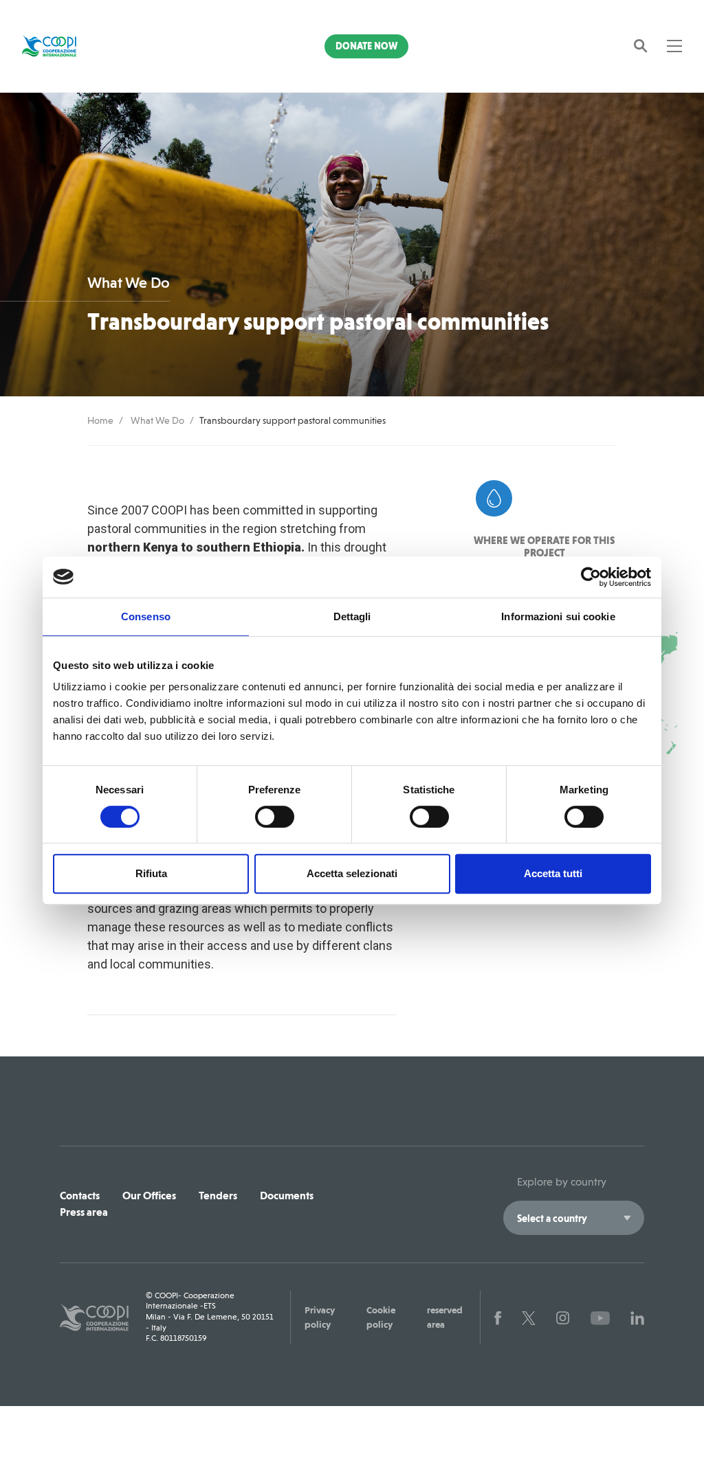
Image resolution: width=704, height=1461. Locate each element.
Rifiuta (151, 873)
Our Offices (149, 1195)
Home (100, 420)
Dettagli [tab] (352, 616)
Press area (84, 1212)
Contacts (80, 1195)
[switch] (274, 817)
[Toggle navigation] (674, 46)
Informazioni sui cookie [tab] (558, 616)
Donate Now (366, 46)
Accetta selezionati (352, 873)
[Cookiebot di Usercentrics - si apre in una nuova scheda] (591, 577)
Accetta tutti (553, 873)
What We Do (157, 420)
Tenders (218, 1195)
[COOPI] (71, 46)
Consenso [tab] (145, 616)
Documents (287, 1195)
